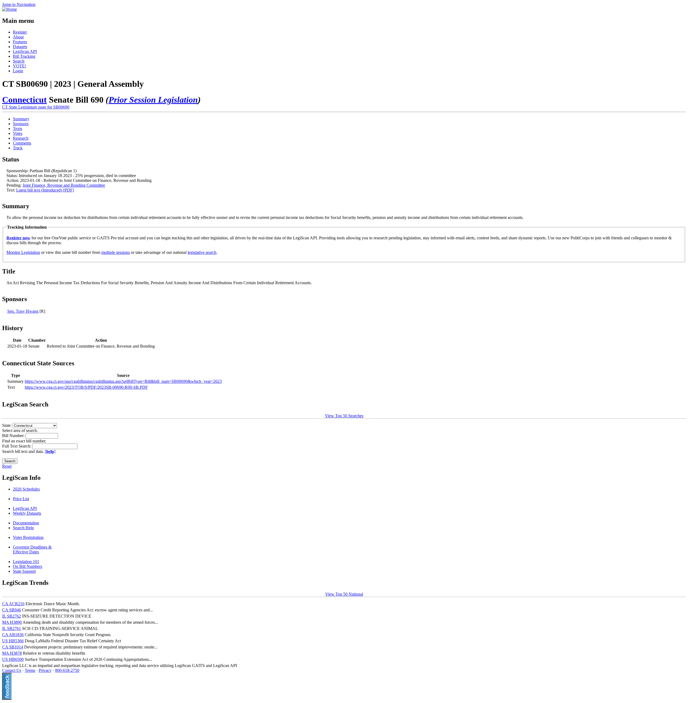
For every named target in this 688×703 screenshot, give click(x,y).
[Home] (9, 9)
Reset (7, 466)
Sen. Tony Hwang (22, 311)
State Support (24, 571)
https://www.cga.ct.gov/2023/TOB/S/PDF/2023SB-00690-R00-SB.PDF (86, 387)
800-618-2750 (67, 670)
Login (18, 71)
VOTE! (19, 66)
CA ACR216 (13, 603)
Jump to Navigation (18, 4)
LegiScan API (25, 51)
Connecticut (24, 99)
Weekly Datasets (27, 513)
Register (20, 32)
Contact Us (11, 670)
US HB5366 (13, 641)
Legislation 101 (26, 561)
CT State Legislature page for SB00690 (35, 107)
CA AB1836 (13, 634)
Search (18, 61)
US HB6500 (13, 659)
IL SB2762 (11, 616)
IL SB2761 (11, 628)
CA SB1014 (12, 647)
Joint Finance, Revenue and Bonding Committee (64, 185)
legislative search (202, 252)
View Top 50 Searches (344, 415)
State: (7, 425)
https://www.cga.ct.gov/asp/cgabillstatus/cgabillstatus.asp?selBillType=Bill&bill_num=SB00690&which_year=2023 (123, 381)
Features (20, 41)
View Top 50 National (344, 594)
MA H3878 (12, 653)
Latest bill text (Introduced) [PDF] (45, 190)
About (18, 37)
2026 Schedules (26, 489)
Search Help (23, 527)
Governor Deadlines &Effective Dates (32, 549)
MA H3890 (12, 622)
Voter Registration (28, 537)
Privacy (45, 670)
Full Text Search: (17, 446)
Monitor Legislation (23, 252)
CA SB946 (11, 610)
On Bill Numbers (27, 566)
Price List (21, 498)
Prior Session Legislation (153, 99)
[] (50, 451)
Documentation (26, 523)
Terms (30, 670)
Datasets (20, 46)
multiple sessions (115, 252)
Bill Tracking (24, 56)
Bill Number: (14, 435)
